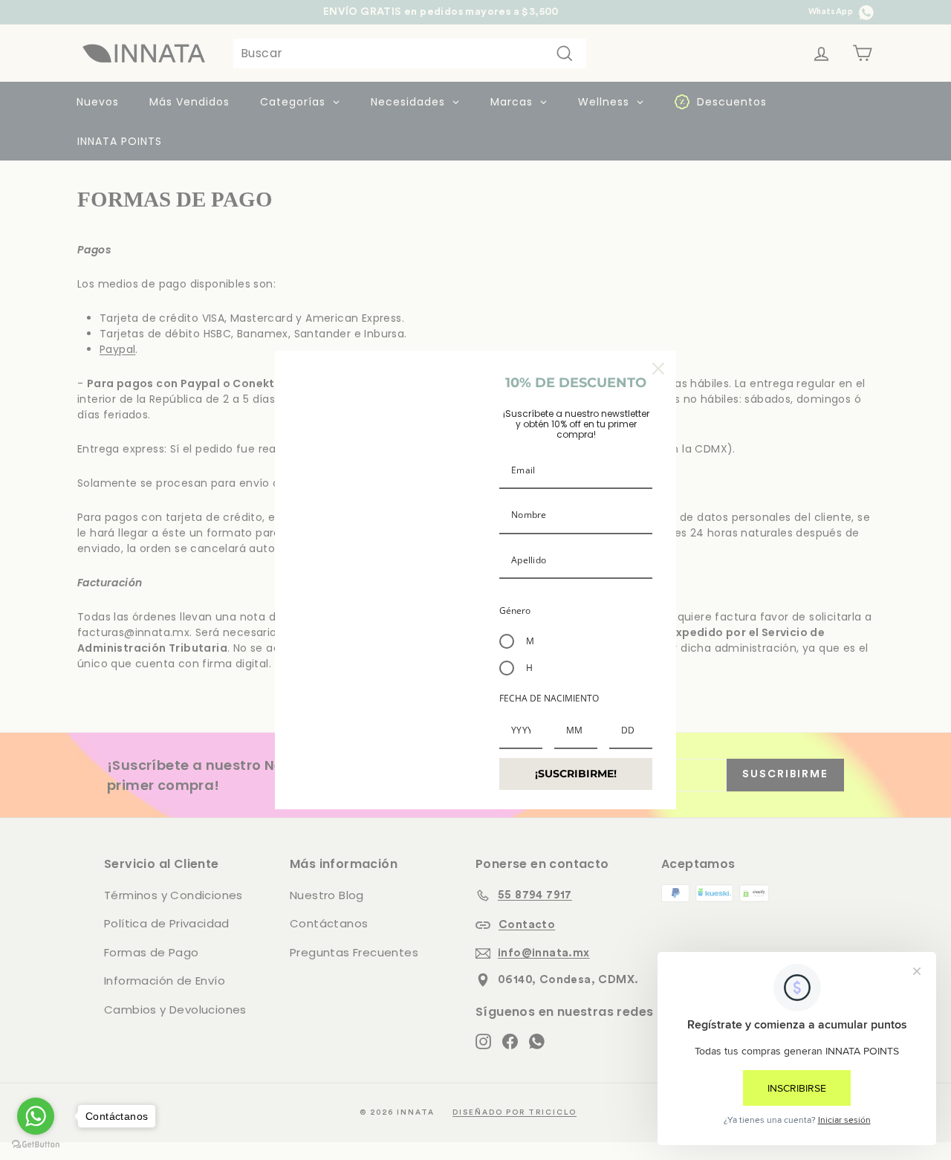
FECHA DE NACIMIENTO (549, 698)
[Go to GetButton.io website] (35, 1145)
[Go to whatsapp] (35, 1116)
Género (514, 610)
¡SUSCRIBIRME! (576, 773)
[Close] (658, 368)
